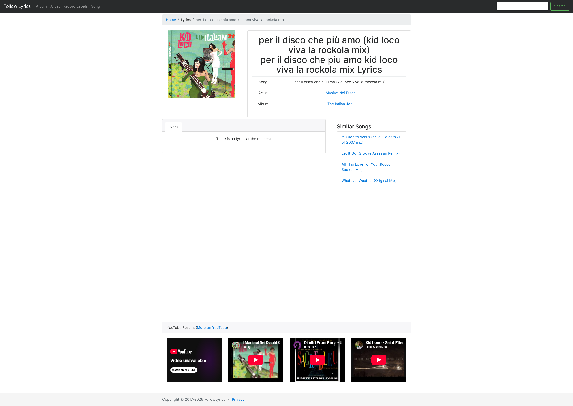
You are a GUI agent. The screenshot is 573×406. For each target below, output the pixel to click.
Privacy (238, 399)
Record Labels (75, 6)
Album (41, 6)
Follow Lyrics (17, 6)
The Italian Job (340, 104)
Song (95, 6)
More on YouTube (212, 327)
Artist (55, 6)
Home (171, 19)
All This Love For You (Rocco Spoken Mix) (366, 167)
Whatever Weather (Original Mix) (369, 180)
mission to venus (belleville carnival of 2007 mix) (372, 140)
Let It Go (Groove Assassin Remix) (371, 153)
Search (560, 6)
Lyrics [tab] (173, 127)
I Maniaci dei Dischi (340, 93)
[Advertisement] (286, 255)
